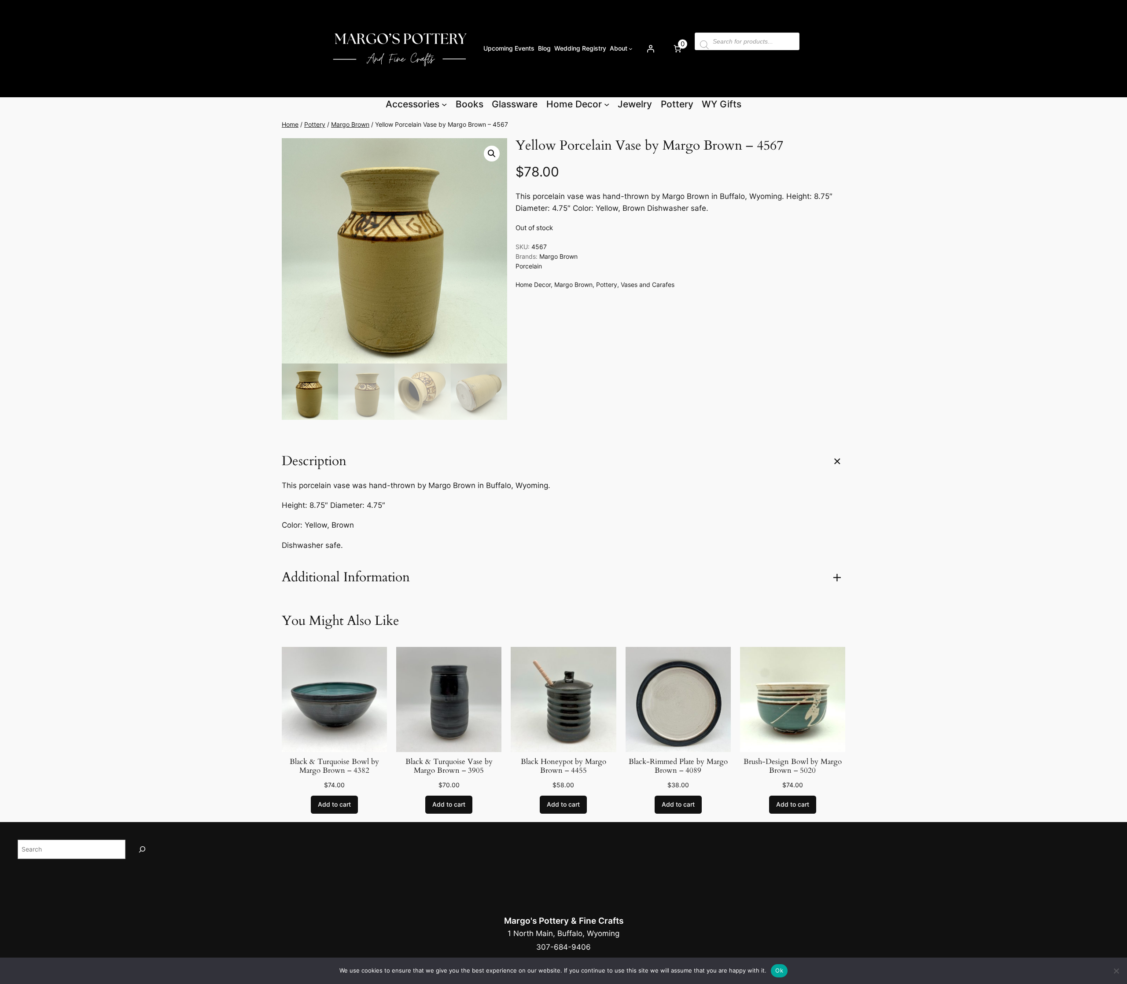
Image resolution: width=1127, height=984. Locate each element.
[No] (1116, 970)
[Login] (650, 48)
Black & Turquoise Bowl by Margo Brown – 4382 (334, 766)
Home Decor (533, 284)
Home (290, 124)
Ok (779, 970)
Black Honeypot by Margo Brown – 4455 (563, 766)
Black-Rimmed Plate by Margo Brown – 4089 (678, 766)
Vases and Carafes (647, 284)
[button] (492, 154)
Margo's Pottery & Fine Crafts (563, 920)
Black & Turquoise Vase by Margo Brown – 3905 (449, 766)
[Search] (142, 849)
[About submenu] (631, 49)
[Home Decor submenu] (606, 104)
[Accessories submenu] (444, 104)
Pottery (314, 124)
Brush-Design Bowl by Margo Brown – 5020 (793, 766)
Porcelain (529, 266)
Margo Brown (350, 124)
